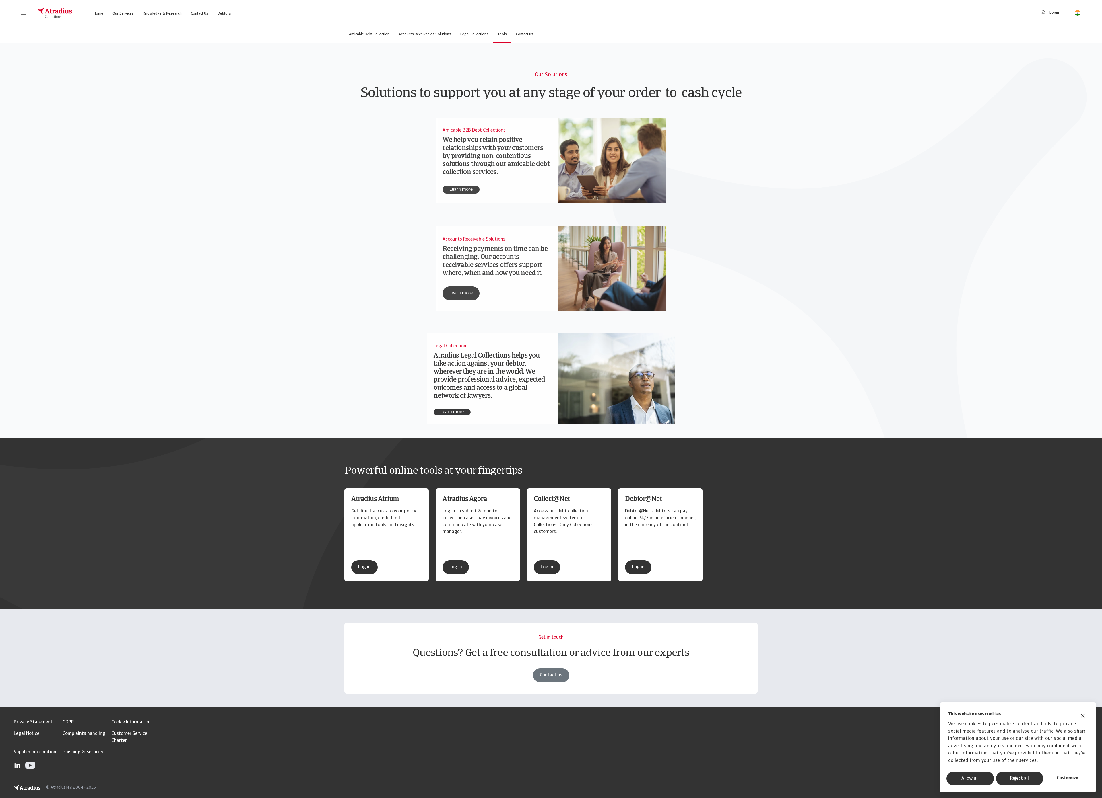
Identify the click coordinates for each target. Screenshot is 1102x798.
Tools (502, 34)
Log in (364, 567)
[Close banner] (1083, 716)
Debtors (224, 13)
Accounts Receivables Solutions (425, 34)
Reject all (1019, 778)
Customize (1067, 778)
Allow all (970, 778)
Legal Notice (26, 733)
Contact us (524, 34)
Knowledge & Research (162, 13)
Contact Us (199, 13)
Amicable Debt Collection (369, 34)
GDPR (68, 722)
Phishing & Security (83, 752)
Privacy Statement (33, 722)
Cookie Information (131, 722)
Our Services (123, 13)
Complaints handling (84, 733)
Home (98, 13)
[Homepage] (54, 13)
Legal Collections (474, 34)
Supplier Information (35, 752)
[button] (23, 13)
